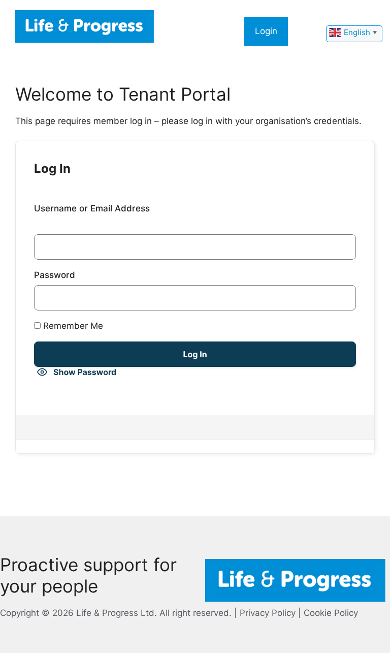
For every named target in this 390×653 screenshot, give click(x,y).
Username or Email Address (92, 208)
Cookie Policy (331, 613)
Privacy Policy (268, 613)
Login (266, 31)
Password (54, 275)
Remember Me (72, 326)
